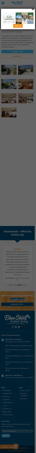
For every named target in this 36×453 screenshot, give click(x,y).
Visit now (18, 26)
